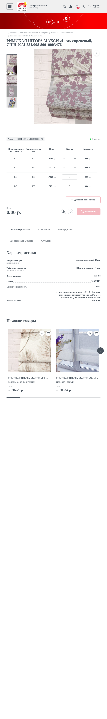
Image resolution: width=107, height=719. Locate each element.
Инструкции (65, 229)
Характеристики (20, 229)
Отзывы (46, 240)
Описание (44, 229)
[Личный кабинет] (83, 6)
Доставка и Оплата (21, 240)
